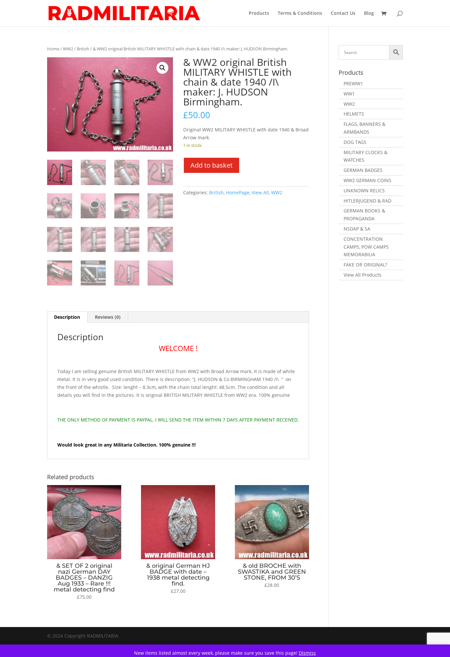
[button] (162, 68)
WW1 (349, 94)
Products (259, 13)
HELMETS (354, 114)
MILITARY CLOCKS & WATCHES (365, 156)
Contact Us (343, 13)
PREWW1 (353, 83)
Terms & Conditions (300, 13)
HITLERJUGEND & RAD (367, 201)
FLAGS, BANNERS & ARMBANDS (364, 128)
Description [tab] (67, 317)
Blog (369, 13)
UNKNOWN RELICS (364, 190)
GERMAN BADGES (363, 170)
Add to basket (211, 165)
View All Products (362, 275)
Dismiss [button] (307, 653)
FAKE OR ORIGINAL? (365, 264)
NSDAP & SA (357, 229)
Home (53, 49)
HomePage (237, 192)
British (83, 49)
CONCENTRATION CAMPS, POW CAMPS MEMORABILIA (366, 247)
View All (260, 192)
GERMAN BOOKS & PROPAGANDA (364, 214)
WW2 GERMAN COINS (367, 180)
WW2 (68, 49)
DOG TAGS (355, 142)
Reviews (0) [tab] (108, 317)
